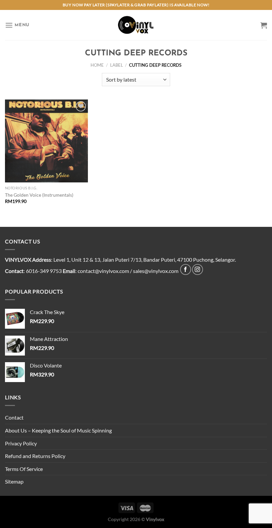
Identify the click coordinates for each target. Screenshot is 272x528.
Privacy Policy (21, 443)
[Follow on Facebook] (185, 269)
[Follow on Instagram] (197, 269)
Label (116, 65)
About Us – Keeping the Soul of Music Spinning (58, 430)
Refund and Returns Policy (35, 456)
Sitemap (14, 481)
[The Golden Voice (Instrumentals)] (46, 140)
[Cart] (263, 25)
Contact (14, 417)
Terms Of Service (24, 469)
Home (97, 65)
